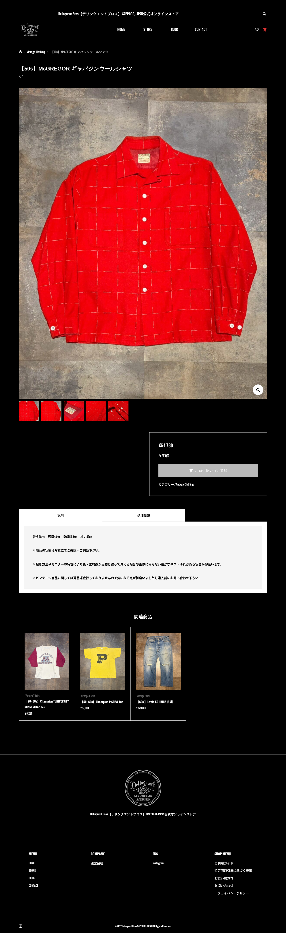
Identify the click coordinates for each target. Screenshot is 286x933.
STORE (147, 29)
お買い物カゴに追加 (211, 471)
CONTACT (201, 29)
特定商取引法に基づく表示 (233, 870)
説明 (60, 515)
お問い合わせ (223, 885)
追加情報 (143, 515)
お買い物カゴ (223, 878)
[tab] (60, 515)
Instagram (158, 863)
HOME (121, 29)
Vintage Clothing (184, 484)
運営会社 (97, 863)
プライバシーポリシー (233, 893)
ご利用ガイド (223, 863)
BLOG (174, 29)
